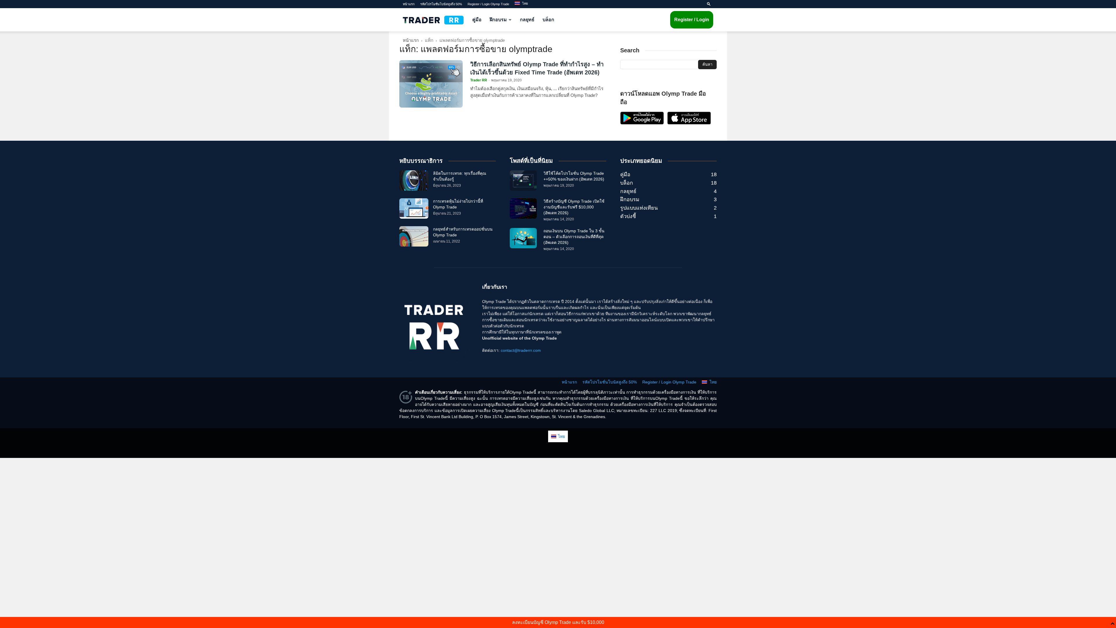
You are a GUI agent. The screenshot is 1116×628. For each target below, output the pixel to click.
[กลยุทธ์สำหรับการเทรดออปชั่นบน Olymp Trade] (413, 236)
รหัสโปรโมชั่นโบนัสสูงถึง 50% (441, 4)
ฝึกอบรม (498, 19)
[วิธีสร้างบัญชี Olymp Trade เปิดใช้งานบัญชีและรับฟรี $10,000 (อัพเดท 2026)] (523, 208)
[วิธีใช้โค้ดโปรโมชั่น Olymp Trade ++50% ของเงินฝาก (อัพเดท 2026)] (523, 180)
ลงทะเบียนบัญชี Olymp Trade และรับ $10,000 (558, 622)
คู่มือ (477, 19)
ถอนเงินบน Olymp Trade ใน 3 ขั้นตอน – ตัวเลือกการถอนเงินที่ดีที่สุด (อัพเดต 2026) (573, 237)
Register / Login (691, 19)
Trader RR (478, 80)
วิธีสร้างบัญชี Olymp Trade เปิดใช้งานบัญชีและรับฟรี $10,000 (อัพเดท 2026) (573, 207)
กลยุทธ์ (527, 19)
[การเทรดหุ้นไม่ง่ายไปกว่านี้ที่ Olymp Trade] (413, 208)
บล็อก (548, 19)
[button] (708, 4)
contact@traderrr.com (521, 350)
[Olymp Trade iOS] (689, 123)
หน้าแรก (409, 4)
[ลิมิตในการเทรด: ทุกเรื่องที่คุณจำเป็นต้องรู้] (413, 180)
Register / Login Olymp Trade (488, 4)
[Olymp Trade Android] (642, 123)
